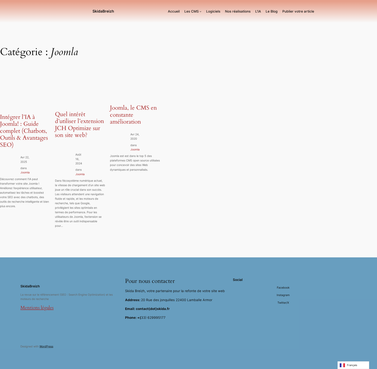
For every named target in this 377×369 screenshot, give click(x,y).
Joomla (25, 172)
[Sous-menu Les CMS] (200, 11)
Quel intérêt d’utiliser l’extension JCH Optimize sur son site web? (79, 125)
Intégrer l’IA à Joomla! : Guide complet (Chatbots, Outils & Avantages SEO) (24, 131)
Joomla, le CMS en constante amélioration (133, 115)
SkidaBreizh (103, 11)
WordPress (46, 346)
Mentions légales (37, 307)
